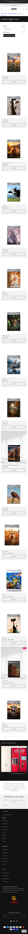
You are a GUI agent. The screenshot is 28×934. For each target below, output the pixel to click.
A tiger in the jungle (5, 335)
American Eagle (5, 508)
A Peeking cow (4, 206)
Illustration (5, 826)
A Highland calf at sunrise (6, 163)
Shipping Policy (6, 872)
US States (5, 838)
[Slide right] (16, 777)
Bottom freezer (6, 858)
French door (5, 849)
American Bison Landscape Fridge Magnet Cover (10, 465)
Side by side (5, 852)
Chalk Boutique (6, 823)
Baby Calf (4, 724)
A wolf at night (4, 422)
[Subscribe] (23, 805)
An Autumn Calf (5, 551)
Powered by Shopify (17, 931)
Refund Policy (5, 875)
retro (7, 789)
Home (2, 13)
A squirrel (4, 292)
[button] (1, 9)
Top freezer (5, 855)
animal (10, 789)
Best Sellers (5, 820)
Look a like (5, 829)
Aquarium (4, 594)
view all (23, 25)
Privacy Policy (5, 881)
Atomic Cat (4, 637)
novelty (14, 789)
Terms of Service (6, 878)
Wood (4, 841)
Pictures (4, 835)
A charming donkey (5, 76)
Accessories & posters (7, 814)
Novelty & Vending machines (18, 773)
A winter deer (4, 378)
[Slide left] (11, 777)
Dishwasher (7, 29)
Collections (6, 32)
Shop (5, 13)
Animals (4, 817)
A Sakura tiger (4, 249)
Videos (4, 864)
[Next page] (22, 736)
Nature (4, 832)
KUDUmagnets (12, 931)
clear (24, 31)
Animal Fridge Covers (12, 13)
